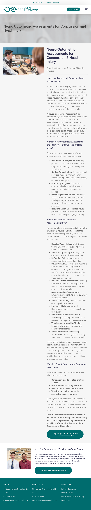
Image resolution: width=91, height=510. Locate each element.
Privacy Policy (67, 493)
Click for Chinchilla (53, 2)
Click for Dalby (37, 2)
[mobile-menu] (85, 9)
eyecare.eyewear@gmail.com (15, 500)
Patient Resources (68, 489)
